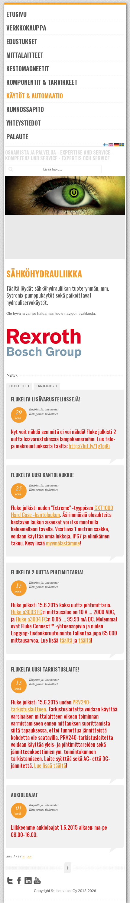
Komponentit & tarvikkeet (41, 82)
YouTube (37, 880)
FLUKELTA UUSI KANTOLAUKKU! (42, 475)
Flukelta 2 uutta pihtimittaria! (47, 572)
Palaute (17, 136)
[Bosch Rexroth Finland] (44, 358)
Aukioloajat (24, 795)
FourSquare (46, 880)
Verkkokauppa (26, 27)
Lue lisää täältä (50, 765)
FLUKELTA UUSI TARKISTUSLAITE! (45, 669)
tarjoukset (47, 386)
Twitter (10, 880)
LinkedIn (28, 880)
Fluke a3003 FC (26, 612)
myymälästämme (63, 543)
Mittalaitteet (24, 54)
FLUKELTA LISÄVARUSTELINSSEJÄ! (45, 399)
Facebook (19, 880)
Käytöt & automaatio (34, 95)
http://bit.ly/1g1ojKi (89, 446)
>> (29, 856)
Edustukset (21, 41)
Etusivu (16, 14)
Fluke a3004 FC (31, 619)
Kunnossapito (25, 109)
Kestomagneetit (27, 68)
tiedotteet (19, 386)
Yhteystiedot (23, 122)
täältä (66, 640)
